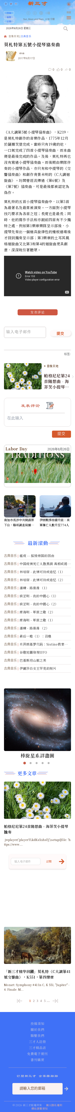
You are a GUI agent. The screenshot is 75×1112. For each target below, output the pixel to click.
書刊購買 (37, 1059)
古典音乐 (26, 36)
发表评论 (37, 312)
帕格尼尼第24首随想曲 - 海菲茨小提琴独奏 (57, 381)
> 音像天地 (51, 366)
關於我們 (37, 1029)
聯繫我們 (37, 1035)
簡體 (69, 12)
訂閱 (9, 21)
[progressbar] (54, 13)
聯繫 (9, 17)
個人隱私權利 (54, 1105)
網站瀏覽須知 (39, 1108)
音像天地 (14, 36)
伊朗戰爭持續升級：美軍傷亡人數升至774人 (55, 522)
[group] (42, 16)
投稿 (9, 12)
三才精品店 (37, 1047)
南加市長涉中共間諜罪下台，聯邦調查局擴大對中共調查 (19, 522)
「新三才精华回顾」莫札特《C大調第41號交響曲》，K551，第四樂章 (37, 974)
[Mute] (48, 13)
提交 (60, 333)
